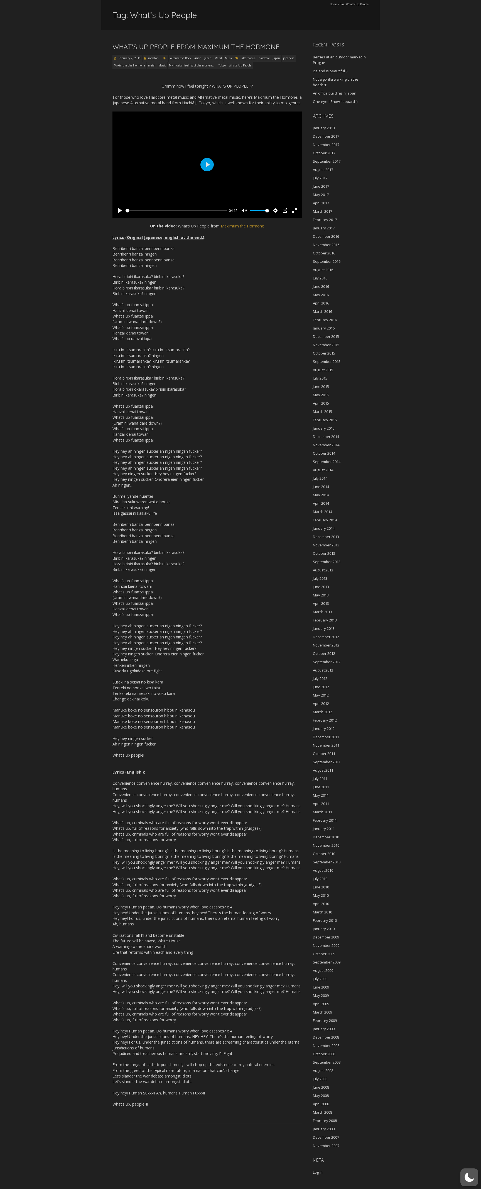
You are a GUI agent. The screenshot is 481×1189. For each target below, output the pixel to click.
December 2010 (326, 836)
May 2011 (321, 795)
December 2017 (326, 136)
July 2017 (320, 177)
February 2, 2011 (129, 58)
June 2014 (321, 486)
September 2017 (326, 161)
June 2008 (321, 1087)
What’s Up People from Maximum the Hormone (195, 47)
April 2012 (321, 703)
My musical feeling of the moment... (192, 65)
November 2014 (326, 444)
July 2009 (320, 978)
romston (153, 58)
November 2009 (326, 945)
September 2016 (326, 261)
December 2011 (326, 736)
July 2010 (320, 878)
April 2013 (321, 603)
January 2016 (324, 328)
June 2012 (321, 686)
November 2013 (326, 545)
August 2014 (323, 469)
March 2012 (322, 711)
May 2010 (321, 895)
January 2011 (324, 828)
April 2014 (321, 503)
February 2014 (325, 519)
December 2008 (326, 1037)
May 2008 (321, 1095)
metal (151, 65)
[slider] (176, 210)
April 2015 (321, 403)
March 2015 (322, 411)
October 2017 (324, 152)
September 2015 (326, 361)
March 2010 (322, 912)
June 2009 (321, 987)
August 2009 (323, 970)
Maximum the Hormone (129, 65)
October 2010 (324, 853)
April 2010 (321, 903)
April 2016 (321, 303)
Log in (318, 1172)
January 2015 (324, 428)
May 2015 (321, 394)
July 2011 (320, 778)
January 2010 (324, 928)
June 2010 (321, 887)
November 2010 (326, 845)
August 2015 (323, 369)
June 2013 (321, 586)
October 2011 (324, 753)
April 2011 (321, 803)
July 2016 (320, 278)
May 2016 (321, 294)
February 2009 (325, 1020)
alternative (249, 58)
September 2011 (326, 761)
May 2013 (321, 595)
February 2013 (325, 620)
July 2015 (320, 378)
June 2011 (321, 786)
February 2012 (325, 720)
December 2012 (326, 636)
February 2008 (325, 1120)
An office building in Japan (334, 93)
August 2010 (323, 870)
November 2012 (326, 645)
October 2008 (324, 1053)
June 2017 (321, 186)
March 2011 (322, 811)
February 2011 (325, 820)
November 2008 (326, 1045)
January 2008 (324, 1128)
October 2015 (324, 353)
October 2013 (324, 553)
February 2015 (325, 419)
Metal (218, 58)
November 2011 (326, 745)
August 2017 (323, 169)
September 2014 (326, 461)
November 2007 (326, 1145)
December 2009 (326, 937)
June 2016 (321, 286)
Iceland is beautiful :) (330, 70)
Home (333, 4)
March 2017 (322, 211)
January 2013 (324, 628)
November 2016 (326, 244)
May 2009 (321, 995)
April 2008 (321, 1103)
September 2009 (326, 962)
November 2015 (326, 344)
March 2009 (322, 1012)
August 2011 (323, 770)
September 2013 (326, 561)
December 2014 (326, 436)
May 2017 (321, 194)
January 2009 (324, 1028)
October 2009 (324, 953)
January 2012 (324, 728)
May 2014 (321, 494)
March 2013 (322, 611)
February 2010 (325, 920)
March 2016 (322, 311)
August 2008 (323, 1070)
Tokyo (222, 65)
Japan (208, 58)
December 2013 (326, 536)
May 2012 (321, 695)
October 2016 (324, 253)
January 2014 (324, 528)
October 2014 (324, 453)
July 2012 (320, 678)
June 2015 (321, 386)
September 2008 (326, 1062)
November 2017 (326, 144)
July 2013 (320, 578)
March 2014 (322, 511)
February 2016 (325, 319)
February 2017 (325, 219)
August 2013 (323, 570)
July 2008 (320, 1078)
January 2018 (324, 127)
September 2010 (326, 861)
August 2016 (323, 269)
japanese (288, 58)
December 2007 (326, 1137)
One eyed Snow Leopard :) (335, 101)
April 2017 (321, 202)
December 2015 (326, 336)
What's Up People (240, 65)
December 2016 (326, 236)
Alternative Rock (180, 58)
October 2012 (324, 653)
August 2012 (323, 670)
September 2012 (326, 661)
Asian (197, 58)
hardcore (264, 58)
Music (228, 58)
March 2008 (322, 1112)
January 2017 (324, 228)
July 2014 (320, 478)
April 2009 (321, 1003)
